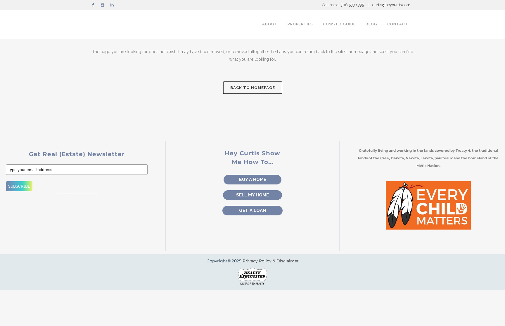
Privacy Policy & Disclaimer (271, 261)
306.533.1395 (352, 5)
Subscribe (19, 186)
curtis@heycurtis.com (391, 5)
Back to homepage (252, 88)
